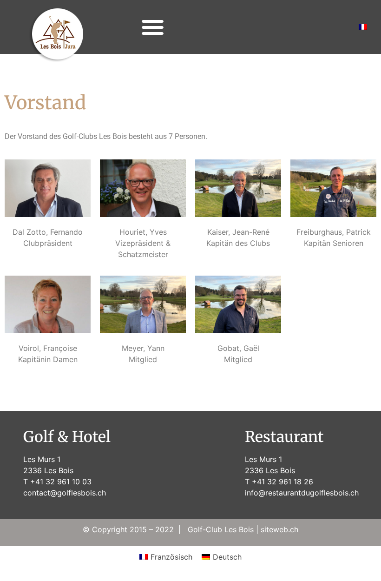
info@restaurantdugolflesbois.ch (302, 492)
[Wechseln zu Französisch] (362, 27)
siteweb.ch (279, 529)
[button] (153, 27)
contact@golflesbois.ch (64, 492)
